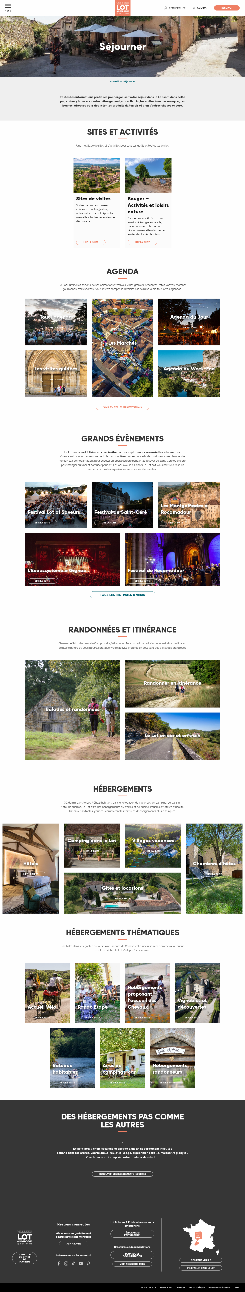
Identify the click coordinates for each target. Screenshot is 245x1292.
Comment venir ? (201, 1260)
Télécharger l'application (132, 1233)
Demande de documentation (132, 1255)
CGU (236, 1287)
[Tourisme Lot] (122, 8)
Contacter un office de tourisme (24, 1258)
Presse (181, 1287)
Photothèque (197, 1287)
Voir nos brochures (132, 1263)
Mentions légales (219, 1287)
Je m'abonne (73, 1243)
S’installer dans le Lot (201, 1267)
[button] (177, 8)
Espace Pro (166, 1287)
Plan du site (148, 1287)
